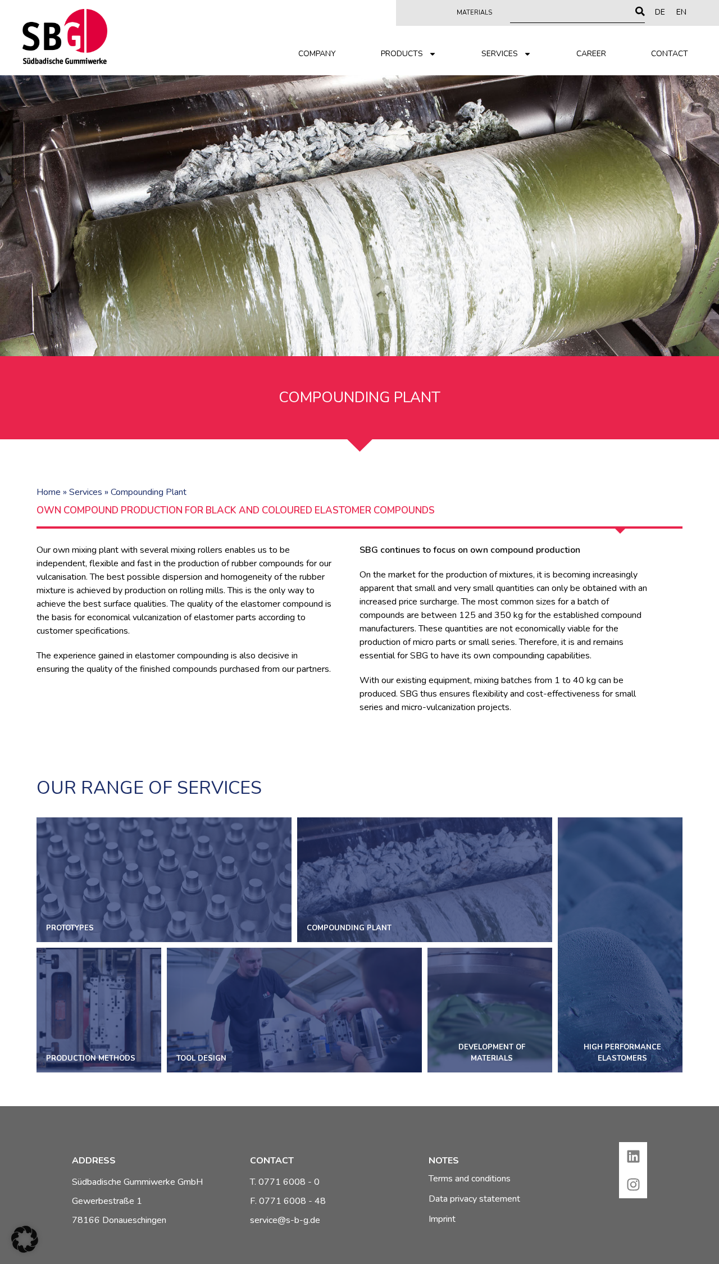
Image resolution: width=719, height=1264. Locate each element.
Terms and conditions (470, 1178)
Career (591, 53)
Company (317, 53)
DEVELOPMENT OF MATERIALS (489, 1010)
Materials (474, 12)
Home (49, 492)
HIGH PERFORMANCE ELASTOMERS (620, 944)
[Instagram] (633, 1184)
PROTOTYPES (164, 879)
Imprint (442, 1219)
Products (402, 53)
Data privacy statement (474, 1199)
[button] (24, 1239)
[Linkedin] (633, 1156)
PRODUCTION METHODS (99, 1010)
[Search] (640, 11)
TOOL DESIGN (294, 1010)
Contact (669, 53)
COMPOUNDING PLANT (424, 879)
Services (499, 53)
